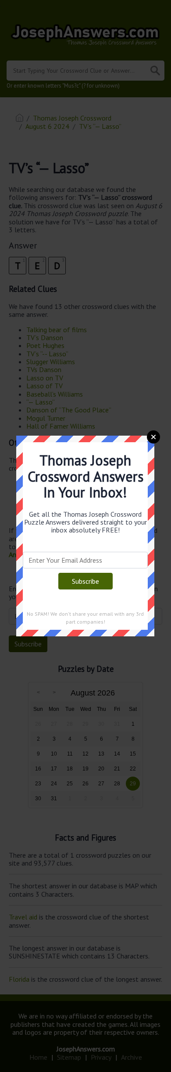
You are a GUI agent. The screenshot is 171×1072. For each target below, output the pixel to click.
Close (153, 437)
